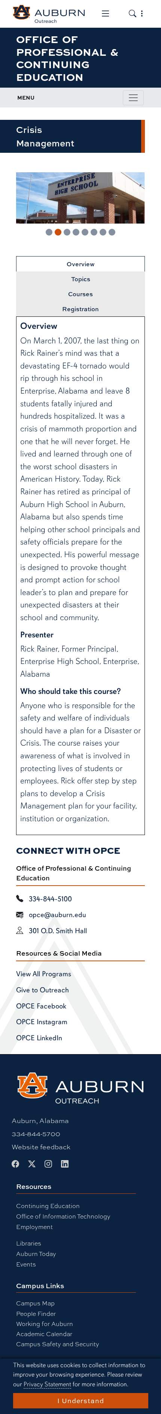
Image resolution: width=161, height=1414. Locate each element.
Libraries (28, 1243)
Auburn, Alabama (40, 1120)
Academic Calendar (44, 1333)
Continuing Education (48, 1205)
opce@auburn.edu (57, 914)
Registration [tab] (80, 309)
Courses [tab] (80, 294)
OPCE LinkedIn (39, 1038)
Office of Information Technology (63, 1216)
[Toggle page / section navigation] (133, 97)
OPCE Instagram (41, 1021)
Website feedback (41, 1146)
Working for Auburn (44, 1323)
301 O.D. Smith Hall (58, 930)
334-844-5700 (36, 1133)
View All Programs (43, 974)
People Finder (36, 1313)
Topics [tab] (80, 279)
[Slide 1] (49, 232)
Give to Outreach (42, 990)
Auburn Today (36, 1253)
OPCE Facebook (41, 1006)
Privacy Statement (47, 1384)
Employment (34, 1226)
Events (26, 1264)
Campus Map (35, 1303)
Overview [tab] (81, 264)
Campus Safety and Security (57, 1343)
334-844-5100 (50, 899)
